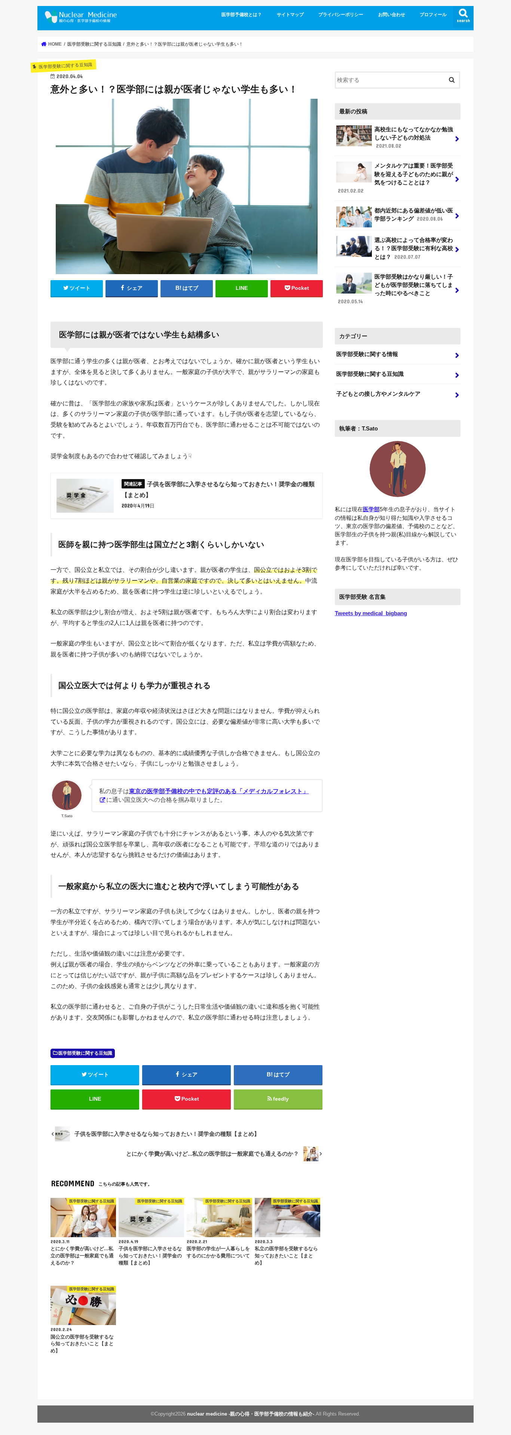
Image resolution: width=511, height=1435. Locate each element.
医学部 (371, 509)
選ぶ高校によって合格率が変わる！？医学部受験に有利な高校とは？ (413, 248)
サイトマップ (290, 14)
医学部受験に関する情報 (367, 354)
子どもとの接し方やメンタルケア (378, 394)
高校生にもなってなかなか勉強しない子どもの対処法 (413, 137)
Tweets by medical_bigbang (371, 613)
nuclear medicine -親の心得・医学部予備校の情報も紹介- (250, 1414)
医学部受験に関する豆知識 (85, 1053)
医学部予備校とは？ (241, 14)
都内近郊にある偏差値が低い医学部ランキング (413, 215)
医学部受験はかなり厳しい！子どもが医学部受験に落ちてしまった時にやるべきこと (395, 289)
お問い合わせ (391, 14)
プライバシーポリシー (340, 14)
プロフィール (433, 14)
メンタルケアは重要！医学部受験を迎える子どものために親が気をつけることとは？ (395, 178)
